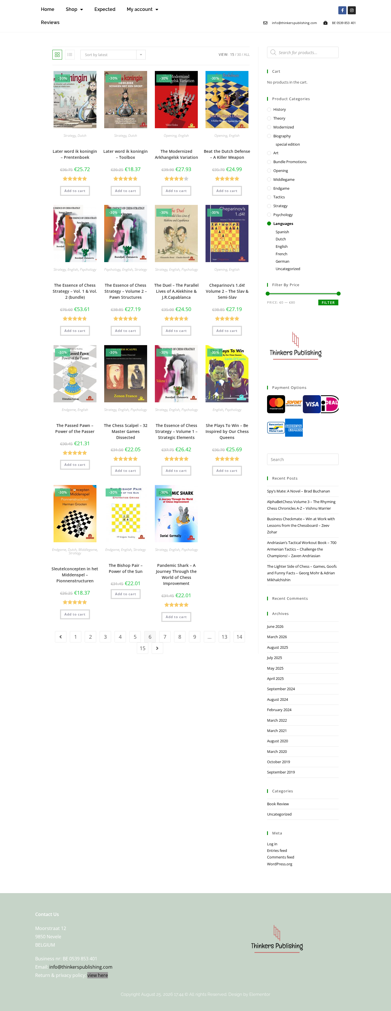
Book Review (278, 803)
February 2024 (279, 709)
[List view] (70, 55)
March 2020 (277, 751)
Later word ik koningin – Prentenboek (75, 154)
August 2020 (277, 740)
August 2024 (277, 699)
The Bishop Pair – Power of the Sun (126, 568)
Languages (283, 223)
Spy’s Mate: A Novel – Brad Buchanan (298, 491)
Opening (170, 135)
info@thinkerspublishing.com (80, 967)
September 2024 (281, 688)
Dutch (82, 135)
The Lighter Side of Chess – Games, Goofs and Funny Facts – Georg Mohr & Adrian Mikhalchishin (302, 573)
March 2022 (277, 720)
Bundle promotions (290, 161)
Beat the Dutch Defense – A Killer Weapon (227, 154)
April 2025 (275, 678)
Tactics (279, 196)
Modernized (283, 127)
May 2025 (275, 668)
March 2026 (277, 636)
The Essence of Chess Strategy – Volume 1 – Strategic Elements (176, 431)
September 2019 (281, 772)
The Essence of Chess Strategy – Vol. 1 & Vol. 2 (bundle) (75, 291)
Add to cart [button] (75, 190)
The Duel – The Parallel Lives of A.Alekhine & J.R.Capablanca (176, 291)
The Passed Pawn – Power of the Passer (74, 428)
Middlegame (87, 549)
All (247, 54)
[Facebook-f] (342, 10)
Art (276, 152)
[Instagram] (352, 10)
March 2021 (277, 730)
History (279, 109)
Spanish (282, 231)
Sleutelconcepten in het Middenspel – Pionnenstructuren (75, 574)
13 (224, 636)
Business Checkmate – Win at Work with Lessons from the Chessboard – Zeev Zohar (301, 525)
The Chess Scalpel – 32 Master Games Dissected (125, 431)
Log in (272, 843)
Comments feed (280, 857)
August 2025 (277, 647)
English (183, 135)
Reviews (50, 22)
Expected (104, 9)
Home (47, 9)
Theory (279, 118)
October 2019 (278, 761)
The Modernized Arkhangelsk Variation (176, 154)
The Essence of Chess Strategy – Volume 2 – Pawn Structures (125, 291)
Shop (71, 9)
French (281, 253)
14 (239, 636)
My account (140, 9)
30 (239, 54)
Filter (328, 302)
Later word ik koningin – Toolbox (125, 154)
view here (97, 975)
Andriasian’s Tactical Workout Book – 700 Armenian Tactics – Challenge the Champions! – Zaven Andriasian (301, 549)
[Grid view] (57, 55)
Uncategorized (288, 268)
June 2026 (275, 626)
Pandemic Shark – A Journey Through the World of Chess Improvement (176, 574)
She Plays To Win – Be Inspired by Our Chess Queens (227, 431)
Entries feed (277, 850)
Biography (282, 136)
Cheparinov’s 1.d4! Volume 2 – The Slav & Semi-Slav (227, 291)
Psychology (88, 269)
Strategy (70, 135)
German (282, 261)
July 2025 (274, 657)
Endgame (69, 409)
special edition (288, 144)
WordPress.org (279, 863)
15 (232, 54)
